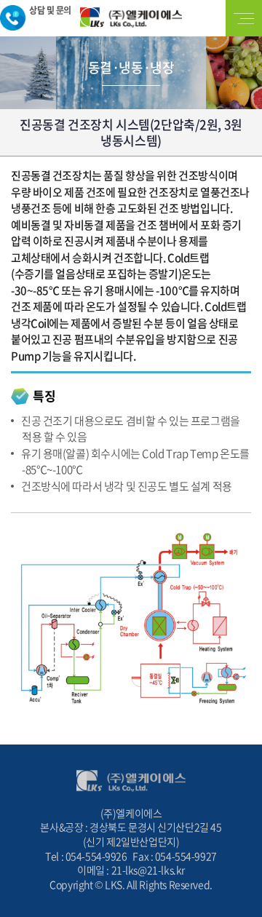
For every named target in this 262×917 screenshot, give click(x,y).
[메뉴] (244, 18)
